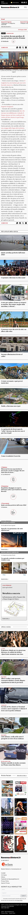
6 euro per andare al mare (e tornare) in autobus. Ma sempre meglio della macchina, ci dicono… (13, 304)
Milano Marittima (6, 761)
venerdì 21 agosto (6, 22)
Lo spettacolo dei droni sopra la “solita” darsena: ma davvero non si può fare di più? (13, 431)
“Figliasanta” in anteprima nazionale (8, 24)
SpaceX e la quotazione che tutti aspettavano (12, 529)
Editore (3, 877)
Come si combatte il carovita (10, 456)
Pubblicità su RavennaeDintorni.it (10, 879)
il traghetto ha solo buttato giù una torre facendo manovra (13, 83)
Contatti (3, 873)
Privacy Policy (5, 881)
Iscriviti (23, 895)
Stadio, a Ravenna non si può (10, 406)
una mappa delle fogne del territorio (12, 128)
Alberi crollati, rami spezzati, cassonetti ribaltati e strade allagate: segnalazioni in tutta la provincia (13, 680)
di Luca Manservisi (5, 474)
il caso (3, 648)
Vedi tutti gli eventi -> (6, 26)
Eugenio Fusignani (7, 106)
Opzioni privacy (5, 883)
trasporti (3, 705)
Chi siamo (4, 875)
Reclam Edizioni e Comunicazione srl (11, 869)
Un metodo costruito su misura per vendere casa (12, 559)
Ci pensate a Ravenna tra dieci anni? (13, 278)
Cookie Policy (12, 913)
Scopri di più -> (4, 549)
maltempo (3, 677)
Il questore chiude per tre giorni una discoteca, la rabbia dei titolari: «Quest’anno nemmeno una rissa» (13, 652)
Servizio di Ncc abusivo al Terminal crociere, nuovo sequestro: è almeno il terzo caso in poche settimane (14, 708)
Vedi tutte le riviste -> (22, 775)
